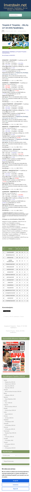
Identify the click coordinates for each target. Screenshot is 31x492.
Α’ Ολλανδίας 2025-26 (10, 425)
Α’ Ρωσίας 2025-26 (9, 436)
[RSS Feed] (14, 2)
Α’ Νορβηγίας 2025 (9, 421)
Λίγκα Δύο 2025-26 (9, 387)
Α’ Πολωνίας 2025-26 (10, 429)
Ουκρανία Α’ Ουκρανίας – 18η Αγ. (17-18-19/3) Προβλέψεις (15, 326)
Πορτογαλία (6, 431)
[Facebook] (17, 2)
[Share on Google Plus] (14, 319)
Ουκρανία (6, 446)
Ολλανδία (6, 423)
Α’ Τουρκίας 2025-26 (10, 444)
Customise (15, 484)
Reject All (15, 488)
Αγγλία (5, 380)
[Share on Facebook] (12, 319)
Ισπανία (6, 416)
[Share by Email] (19, 319)
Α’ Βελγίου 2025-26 (9, 395)
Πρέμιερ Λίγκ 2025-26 (10, 382)
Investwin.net (15, 5)
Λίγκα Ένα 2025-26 (9, 385)
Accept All (15, 480)
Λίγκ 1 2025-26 (8, 402)
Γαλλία (5, 400)
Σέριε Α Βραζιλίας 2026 (10, 399)
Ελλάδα (5, 408)
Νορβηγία (6, 419)
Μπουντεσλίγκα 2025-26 (11, 406)
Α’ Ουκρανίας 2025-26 (10, 448)
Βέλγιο (5, 393)
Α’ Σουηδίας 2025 (9, 440)
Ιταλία (5, 412)
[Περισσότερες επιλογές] (21, 319)
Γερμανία (6, 404)
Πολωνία (6, 427)
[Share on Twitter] (10, 319)
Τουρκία (6, 442)
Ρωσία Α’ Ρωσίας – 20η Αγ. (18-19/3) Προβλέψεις (15, 331)
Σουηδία (6, 438)
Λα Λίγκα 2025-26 (9, 417)
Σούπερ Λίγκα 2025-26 (10, 410)
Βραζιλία (6, 397)
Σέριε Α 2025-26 (8, 414)
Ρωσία (5, 434)
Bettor (24, 31)
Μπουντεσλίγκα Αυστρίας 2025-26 (13, 391)
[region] (15, 479)
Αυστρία (6, 389)
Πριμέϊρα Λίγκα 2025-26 (10, 433)
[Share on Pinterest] (17, 319)
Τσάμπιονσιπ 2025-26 (10, 384)
